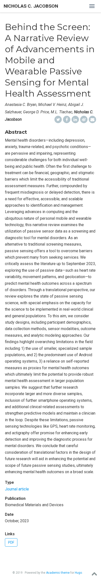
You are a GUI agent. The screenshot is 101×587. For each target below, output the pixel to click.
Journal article (17, 489)
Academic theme (58, 572)
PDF (11, 542)
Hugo (78, 572)
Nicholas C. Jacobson (31, 6)
